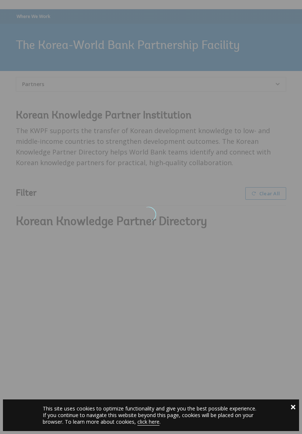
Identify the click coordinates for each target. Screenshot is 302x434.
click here (148, 421)
